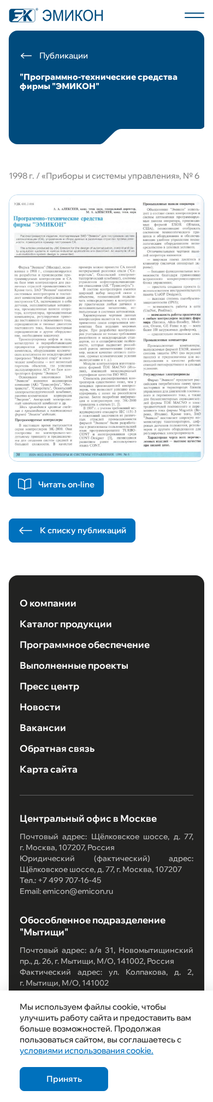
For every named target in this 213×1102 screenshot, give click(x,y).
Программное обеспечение (85, 644)
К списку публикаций (83, 530)
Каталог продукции (66, 623)
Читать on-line (66, 484)
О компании (48, 603)
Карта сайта (49, 769)
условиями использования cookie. (86, 1050)
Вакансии (43, 727)
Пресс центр (49, 686)
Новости (40, 706)
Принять (64, 1079)
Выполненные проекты (74, 665)
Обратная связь (57, 748)
